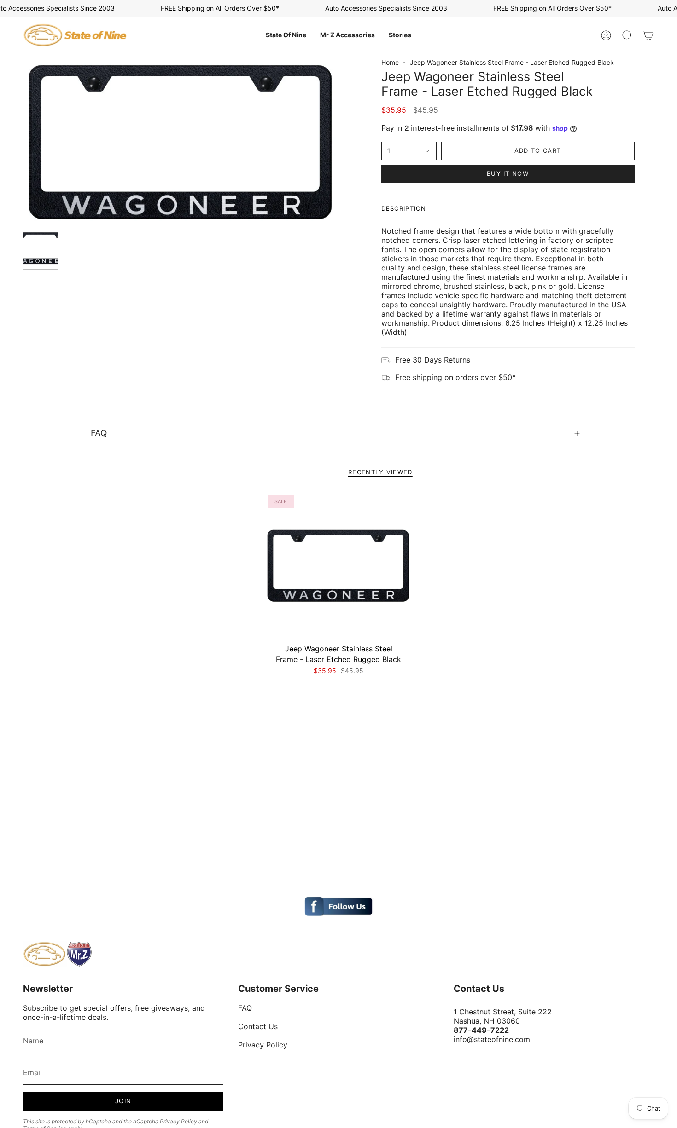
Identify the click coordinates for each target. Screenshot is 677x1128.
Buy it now (508, 173)
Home (390, 62)
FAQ (99, 433)
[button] (286, 35)
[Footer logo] (57, 954)
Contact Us (258, 1026)
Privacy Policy (178, 1121)
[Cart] (648, 35)
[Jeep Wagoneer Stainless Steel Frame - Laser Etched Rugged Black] (338, 566)
